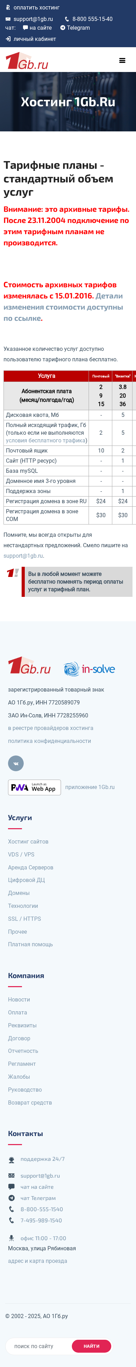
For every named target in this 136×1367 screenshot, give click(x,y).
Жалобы (19, 1076)
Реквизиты (22, 1025)
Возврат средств (30, 1102)
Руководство (25, 1089)
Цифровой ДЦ (26, 880)
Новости (19, 999)
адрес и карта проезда (37, 1261)
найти (92, 1346)
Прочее (17, 931)
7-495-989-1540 (41, 1220)
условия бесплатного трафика (45, 440)
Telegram (78, 27)
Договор (19, 1038)
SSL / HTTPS (24, 919)
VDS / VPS (21, 854)
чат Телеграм (38, 1197)
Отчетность (23, 1051)
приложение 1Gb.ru (90, 787)
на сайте (41, 27)
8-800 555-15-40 (93, 19)
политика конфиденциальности (49, 741)
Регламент (22, 1064)
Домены (19, 893)
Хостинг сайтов (28, 841)
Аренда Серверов (30, 867)
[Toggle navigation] (122, 60)
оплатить (37, 7)
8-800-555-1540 (42, 1209)
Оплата (17, 1012)
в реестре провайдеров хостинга (50, 728)
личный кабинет (35, 39)
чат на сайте (37, 1186)
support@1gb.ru (33, 19)
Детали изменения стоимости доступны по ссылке (63, 306)
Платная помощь (30, 944)
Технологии (23, 906)
